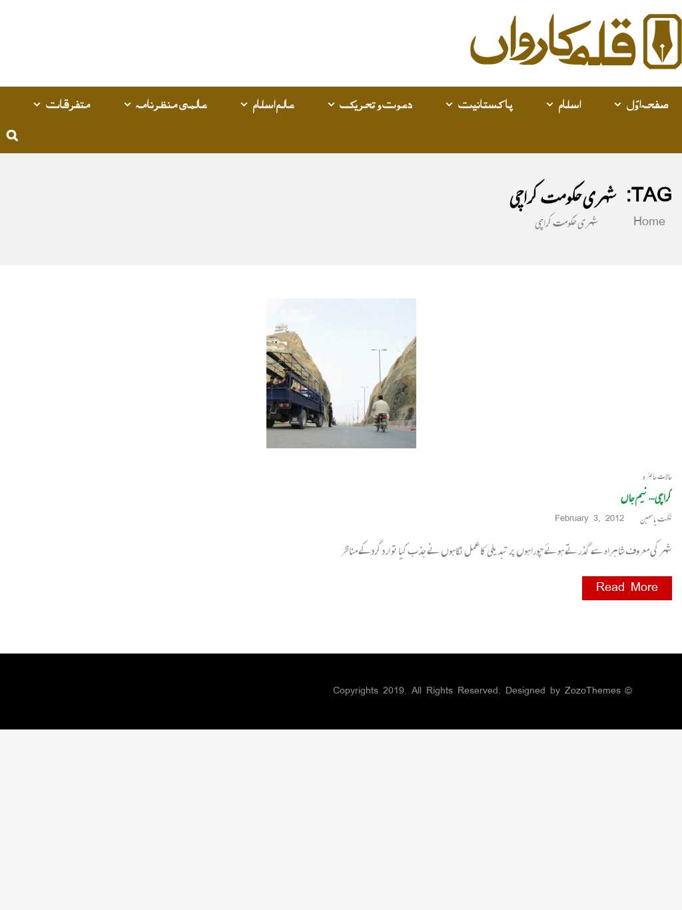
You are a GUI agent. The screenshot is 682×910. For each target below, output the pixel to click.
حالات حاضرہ (657, 476)
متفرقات (68, 103)
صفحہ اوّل (648, 103)
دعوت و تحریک (376, 103)
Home (646, 222)
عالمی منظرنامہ (171, 103)
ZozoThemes (593, 691)
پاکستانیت (485, 103)
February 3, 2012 (589, 519)
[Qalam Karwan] (576, 43)
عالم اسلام (273, 103)
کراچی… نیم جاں (646, 497)
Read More (627, 588)
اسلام (569, 103)
